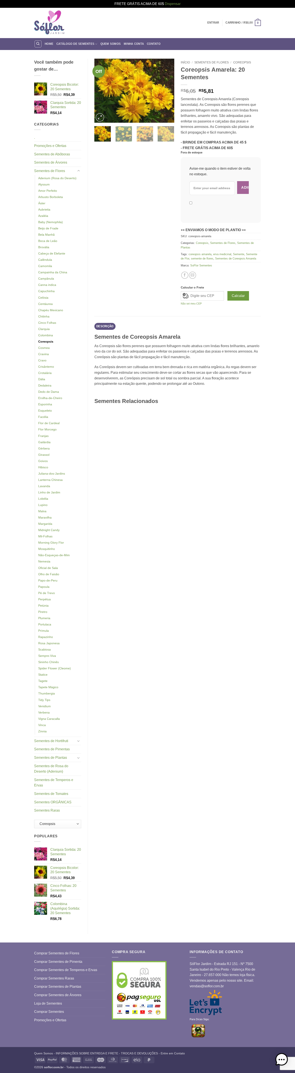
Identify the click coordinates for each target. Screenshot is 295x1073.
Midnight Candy (49, 530)
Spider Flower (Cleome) (54, 668)
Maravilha (45, 517)
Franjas (43, 436)
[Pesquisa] (38, 43)
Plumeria (44, 618)
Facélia (43, 417)
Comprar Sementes (49, 1011)
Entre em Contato (173, 1053)
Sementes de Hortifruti (51, 741)
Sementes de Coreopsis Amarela (235, 258)
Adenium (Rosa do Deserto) (57, 178)
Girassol (43, 454)
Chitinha (43, 316)
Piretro (42, 612)
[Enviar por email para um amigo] (192, 275)
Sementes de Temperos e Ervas (53, 782)
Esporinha (45, 404)
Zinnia (42, 731)
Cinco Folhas (47, 322)
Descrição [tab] (104, 326)
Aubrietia (44, 209)
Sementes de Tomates (51, 794)
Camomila (45, 266)
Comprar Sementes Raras (54, 978)
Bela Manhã (46, 234)
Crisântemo (46, 366)
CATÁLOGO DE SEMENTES (75, 43)
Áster (41, 203)
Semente (238, 254)
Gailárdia (44, 442)
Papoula (43, 586)
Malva (42, 511)
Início (185, 62)
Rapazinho (45, 637)
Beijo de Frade (48, 228)
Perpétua (44, 599)
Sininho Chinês (48, 662)
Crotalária (45, 373)
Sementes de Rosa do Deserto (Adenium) (51, 768)
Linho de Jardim (49, 492)
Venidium (44, 706)
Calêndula (45, 259)
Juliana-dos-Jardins (51, 473)
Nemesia (44, 561)
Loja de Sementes (48, 1003)
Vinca (42, 725)
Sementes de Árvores (50, 162)
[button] (243, 23)
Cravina (43, 354)
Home (49, 43)
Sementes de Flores (49, 171)
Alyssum (44, 184)
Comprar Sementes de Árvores (57, 995)
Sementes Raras (47, 810)
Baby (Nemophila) (50, 222)
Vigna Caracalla (49, 718)
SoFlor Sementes (201, 265)
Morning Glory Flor (51, 542)
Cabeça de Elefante (51, 253)
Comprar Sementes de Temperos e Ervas (65, 970)
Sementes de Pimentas (52, 749)
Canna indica (47, 285)
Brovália (43, 247)
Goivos (43, 461)
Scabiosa (44, 649)
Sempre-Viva (47, 655)
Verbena (44, 712)
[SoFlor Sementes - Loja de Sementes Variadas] (49, 22)
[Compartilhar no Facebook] (184, 275)
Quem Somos (110, 43)
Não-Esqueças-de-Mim (54, 555)
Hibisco (43, 467)
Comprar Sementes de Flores (56, 953)
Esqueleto (45, 410)
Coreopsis (45, 341)
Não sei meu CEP (191, 303)
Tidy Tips (44, 700)
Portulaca (44, 624)
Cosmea (44, 348)
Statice (43, 674)
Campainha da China (52, 272)
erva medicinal (222, 254)
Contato (153, 43)
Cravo (42, 360)
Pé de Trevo (46, 593)
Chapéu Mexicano (50, 310)
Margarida (45, 523)
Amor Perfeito (47, 190)
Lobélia (43, 498)
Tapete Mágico (48, 687)
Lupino (43, 505)
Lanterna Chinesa (50, 480)
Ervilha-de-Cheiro (50, 398)
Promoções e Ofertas (50, 146)
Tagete (43, 681)
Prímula (43, 630)
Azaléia (43, 216)
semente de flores (202, 258)
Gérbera (44, 448)
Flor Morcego (47, 429)
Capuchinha (46, 291)
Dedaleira (44, 385)
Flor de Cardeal (49, 423)
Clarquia (44, 329)
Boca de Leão (47, 241)
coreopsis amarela (200, 254)
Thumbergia (46, 693)
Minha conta (134, 43)
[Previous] (101, 90)
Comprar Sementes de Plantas (57, 986)
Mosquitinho (46, 549)
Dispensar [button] (173, 4)
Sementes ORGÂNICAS (52, 802)
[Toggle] (78, 171)
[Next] (167, 90)
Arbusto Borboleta (50, 197)
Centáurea (45, 304)
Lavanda (44, 486)
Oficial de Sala (48, 568)
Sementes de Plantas (50, 757)
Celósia (43, 297)
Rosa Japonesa (49, 643)
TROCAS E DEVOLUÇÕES (139, 1053)
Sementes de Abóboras (52, 154)
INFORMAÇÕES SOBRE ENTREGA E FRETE (87, 1053)
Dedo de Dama (48, 391)
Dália (41, 379)
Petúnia (43, 605)
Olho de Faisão (48, 574)
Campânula (46, 278)
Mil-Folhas (45, 536)
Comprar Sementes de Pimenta (58, 961)
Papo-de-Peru (47, 580)
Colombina (45, 335)
